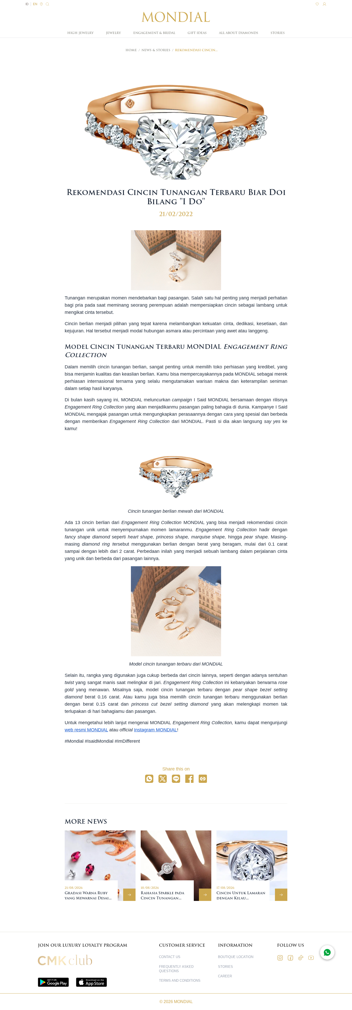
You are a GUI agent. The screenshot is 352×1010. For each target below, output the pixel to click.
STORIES (278, 33)
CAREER (225, 976)
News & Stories (155, 50)
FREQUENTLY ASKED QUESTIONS (176, 969)
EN (35, 4)
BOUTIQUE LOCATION (235, 957)
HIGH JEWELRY (80, 33)
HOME (131, 50)
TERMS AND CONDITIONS (179, 980)
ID (27, 4)
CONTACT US (169, 957)
